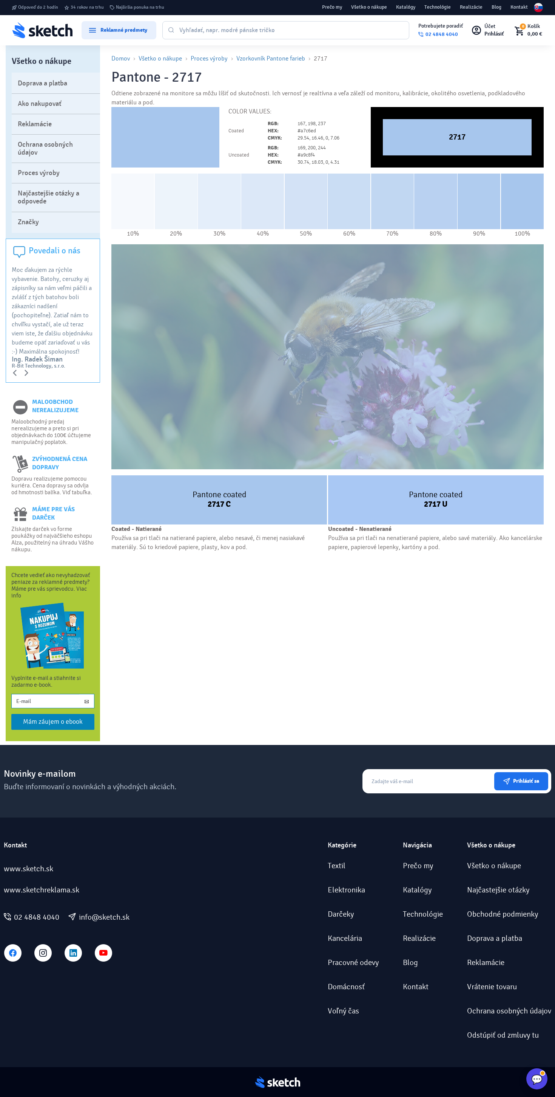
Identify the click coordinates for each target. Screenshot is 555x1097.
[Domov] (42, 30)
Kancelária (345, 938)
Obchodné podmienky (502, 914)
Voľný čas (343, 1011)
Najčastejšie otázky (498, 890)
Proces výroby (39, 173)
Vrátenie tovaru (492, 986)
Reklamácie (35, 124)
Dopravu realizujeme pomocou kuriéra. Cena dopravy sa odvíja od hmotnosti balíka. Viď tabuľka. (51, 485)
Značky (28, 222)
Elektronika (346, 890)
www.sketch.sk (28, 869)
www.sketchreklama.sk (41, 890)
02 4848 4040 (36, 917)
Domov (120, 58)
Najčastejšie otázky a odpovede (48, 197)
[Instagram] (43, 953)
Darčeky (341, 914)
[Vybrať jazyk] (538, 7)
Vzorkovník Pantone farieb (270, 58)
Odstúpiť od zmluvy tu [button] (503, 1035)
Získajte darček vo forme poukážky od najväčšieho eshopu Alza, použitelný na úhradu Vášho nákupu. (52, 539)
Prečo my (332, 7)
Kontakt (519, 7)
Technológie (437, 7)
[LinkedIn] (73, 953)
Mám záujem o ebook (53, 722)
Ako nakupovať (40, 104)
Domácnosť (346, 986)
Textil (336, 865)
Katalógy (405, 7)
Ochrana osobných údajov (45, 149)
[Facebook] (13, 953)
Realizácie (471, 7)
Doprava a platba (42, 83)
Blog (496, 7)
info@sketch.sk (104, 917)
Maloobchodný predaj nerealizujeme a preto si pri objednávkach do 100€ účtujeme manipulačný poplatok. (51, 431)
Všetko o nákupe (369, 7)
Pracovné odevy (353, 962)
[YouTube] (103, 953)
